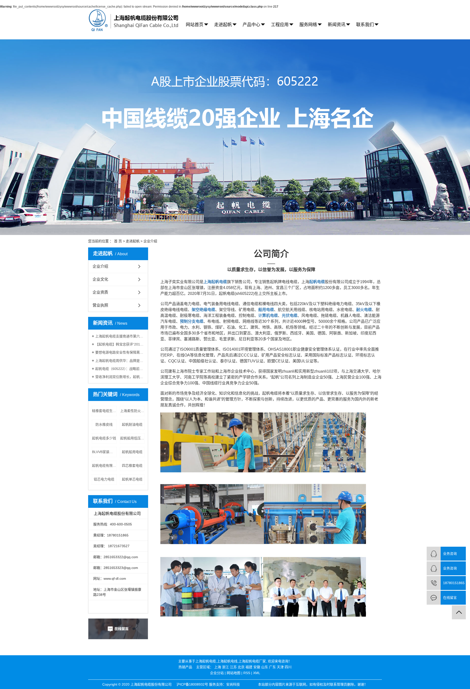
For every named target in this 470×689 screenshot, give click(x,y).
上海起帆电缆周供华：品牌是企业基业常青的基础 (119, 361)
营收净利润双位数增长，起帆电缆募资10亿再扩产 (119, 377)
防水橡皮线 (104, 424)
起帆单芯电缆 (132, 479)
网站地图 (233, 673)
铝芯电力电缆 (104, 479)
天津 (280, 667)
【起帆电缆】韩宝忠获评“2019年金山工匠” (119, 344)
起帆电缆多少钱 (104, 438)
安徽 (256, 667)
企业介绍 (100, 266)
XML (256, 673)
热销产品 (185, 667)
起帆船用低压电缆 (132, 438)
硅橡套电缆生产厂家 (104, 411)
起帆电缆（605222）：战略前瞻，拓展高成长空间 (119, 369)
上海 (217, 667)
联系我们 (365, 24)
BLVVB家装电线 (104, 452)
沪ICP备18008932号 (192, 684)
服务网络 (308, 24)
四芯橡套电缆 (132, 465)
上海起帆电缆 (205, 661)
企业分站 (217, 673)
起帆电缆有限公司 (104, 465)
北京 (241, 667)
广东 (272, 667)
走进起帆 (223, 24)
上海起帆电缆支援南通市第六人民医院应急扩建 (119, 336)
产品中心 (251, 24)
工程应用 (280, 24)
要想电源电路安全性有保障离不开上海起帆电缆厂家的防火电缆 (119, 352)
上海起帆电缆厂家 (252, 661)
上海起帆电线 (227, 661)
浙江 (225, 667)
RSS (246, 673)
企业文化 (100, 279)
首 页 (118, 241)
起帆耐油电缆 (132, 424)
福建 (249, 667)
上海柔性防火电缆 (132, 411)
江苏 (233, 667)
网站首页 (194, 24)
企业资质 (100, 292)
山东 (264, 667)
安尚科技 (233, 684)
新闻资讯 (336, 24)
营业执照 (100, 305)
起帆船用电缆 (132, 452)
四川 (288, 667)
